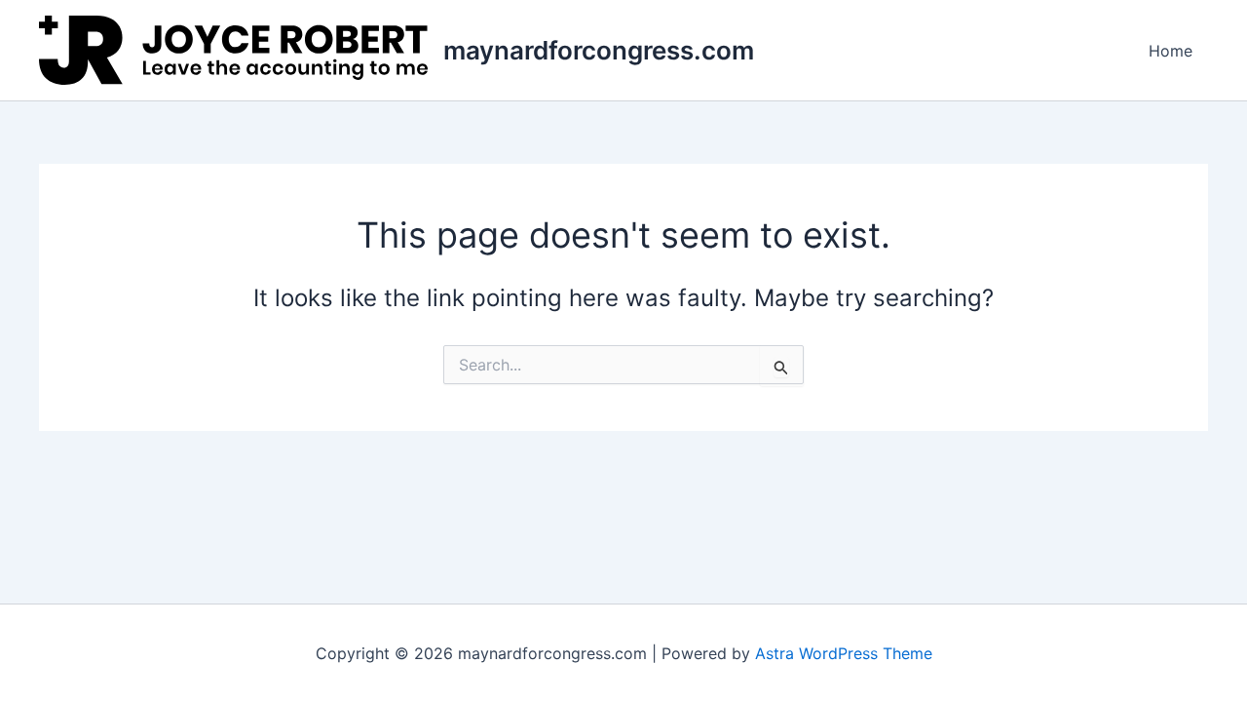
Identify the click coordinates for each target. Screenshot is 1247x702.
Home (1170, 50)
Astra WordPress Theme (843, 653)
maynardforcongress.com (598, 50)
